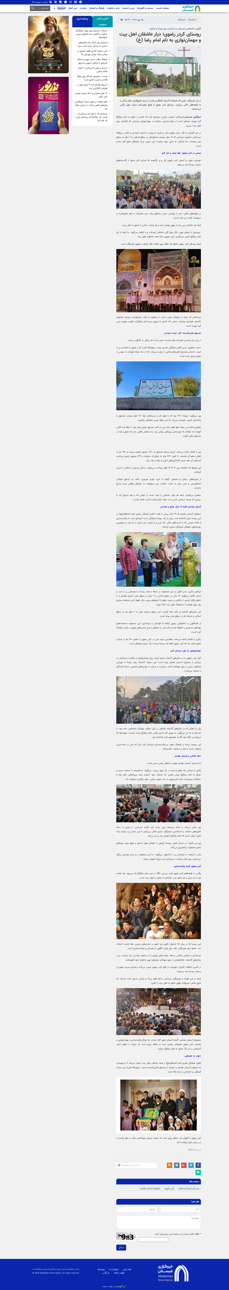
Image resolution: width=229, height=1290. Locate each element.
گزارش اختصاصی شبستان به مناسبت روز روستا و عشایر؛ (175, 29)
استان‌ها (61, 8)
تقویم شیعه (119, 1273)
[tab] (102, 21)
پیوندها (101, 1269)
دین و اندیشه (128, 8)
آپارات (55, 3)
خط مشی (127, 1269)
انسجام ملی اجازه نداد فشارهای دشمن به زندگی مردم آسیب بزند (92, 44)
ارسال (121, 1247)
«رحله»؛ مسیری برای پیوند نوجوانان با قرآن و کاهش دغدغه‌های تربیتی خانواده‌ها (91, 34)
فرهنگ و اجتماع (96, 8)
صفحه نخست (162, 8)
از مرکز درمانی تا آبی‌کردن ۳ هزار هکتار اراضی (92, 69)
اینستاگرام (71, 3)
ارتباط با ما (113, 1269)
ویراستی (66, 3)
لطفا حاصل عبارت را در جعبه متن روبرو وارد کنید (178, 1234)
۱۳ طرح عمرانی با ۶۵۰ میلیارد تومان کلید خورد (91, 95)
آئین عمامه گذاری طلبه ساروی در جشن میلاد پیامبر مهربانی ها (92, 52)
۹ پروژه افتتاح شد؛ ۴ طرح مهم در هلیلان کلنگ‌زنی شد (92, 86)
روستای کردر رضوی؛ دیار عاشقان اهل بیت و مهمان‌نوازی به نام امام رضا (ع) (160, 37)
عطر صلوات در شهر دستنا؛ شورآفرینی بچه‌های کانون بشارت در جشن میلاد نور (90, 105)
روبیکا (50, 3)
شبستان (181, 8)
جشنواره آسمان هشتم (150, 1188)
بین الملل (72, 8)
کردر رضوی (169, 1188)
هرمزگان (181, 19)
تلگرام (81, 3)
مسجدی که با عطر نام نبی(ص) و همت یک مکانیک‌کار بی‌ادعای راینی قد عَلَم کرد (91, 117)
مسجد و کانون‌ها (145, 8)
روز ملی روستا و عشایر (189, 1188)
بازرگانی (106, 1273)
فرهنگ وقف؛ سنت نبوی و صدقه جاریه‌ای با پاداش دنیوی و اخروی (92, 61)
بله (61, 3)
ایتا (76, 3)
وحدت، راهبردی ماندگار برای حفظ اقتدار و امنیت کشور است (92, 78)
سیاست (83, 8)
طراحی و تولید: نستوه (111, 1286)
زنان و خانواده (113, 8)
